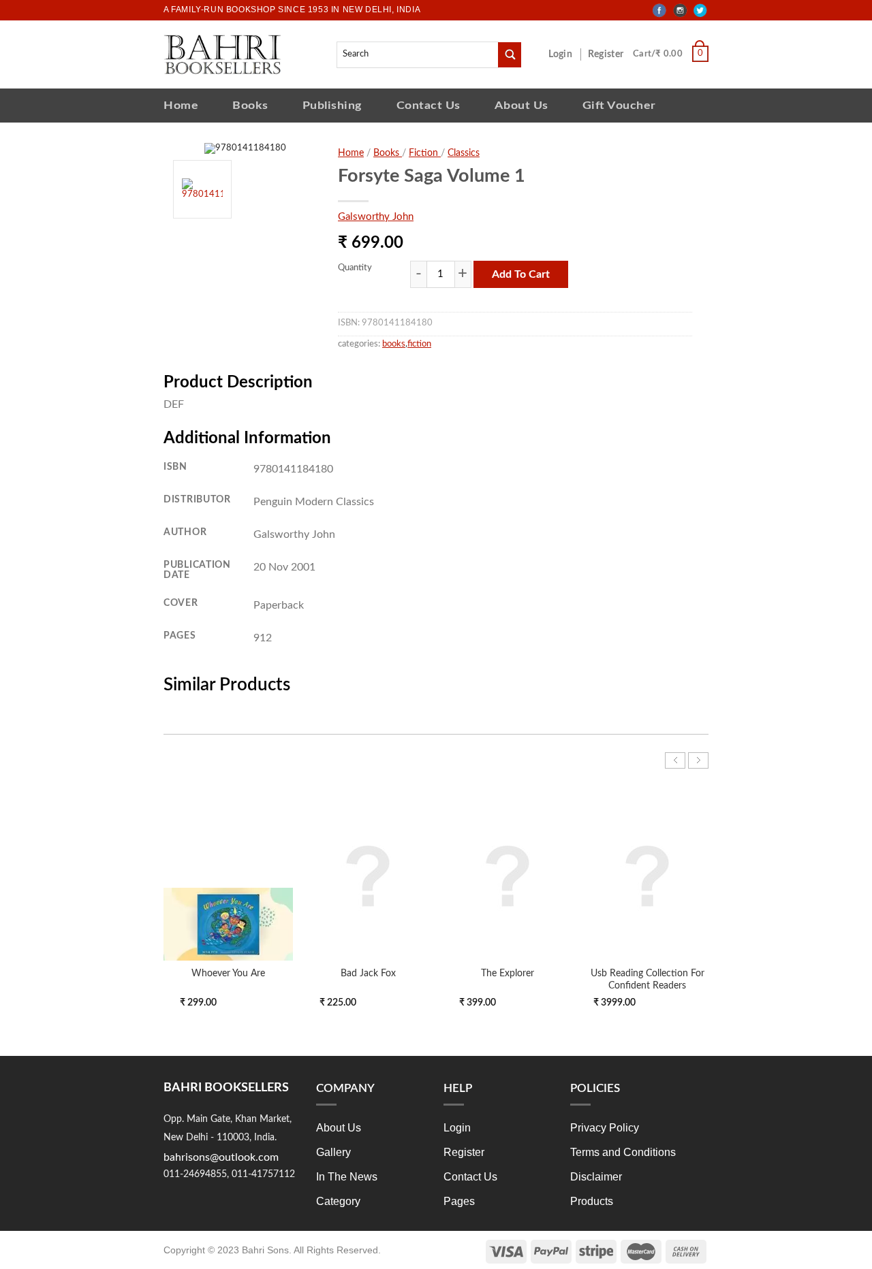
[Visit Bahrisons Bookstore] (222, 54)
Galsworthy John (376, 217)
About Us (521, 105)
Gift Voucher (619, 105)
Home (181, 105)
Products (591, 1201)
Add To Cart (521, 274)
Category (338, 1201)
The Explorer (507, 973)
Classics (464, 153)
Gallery (333, 1152)
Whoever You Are (228, 973)
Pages (459, 1201)
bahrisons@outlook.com (221, 1157)
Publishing (332, 105)
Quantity (355, 267)
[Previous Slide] (675, 760)
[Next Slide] (698, 760)
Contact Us (428, 105)
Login (567, 54)
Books (250, 105)
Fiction (425, 153)
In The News (346, 1177)
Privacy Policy (604, 1128)
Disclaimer (596, 1177)
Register (608, 54)
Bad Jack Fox (368, 973)
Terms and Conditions (623, 1152)
